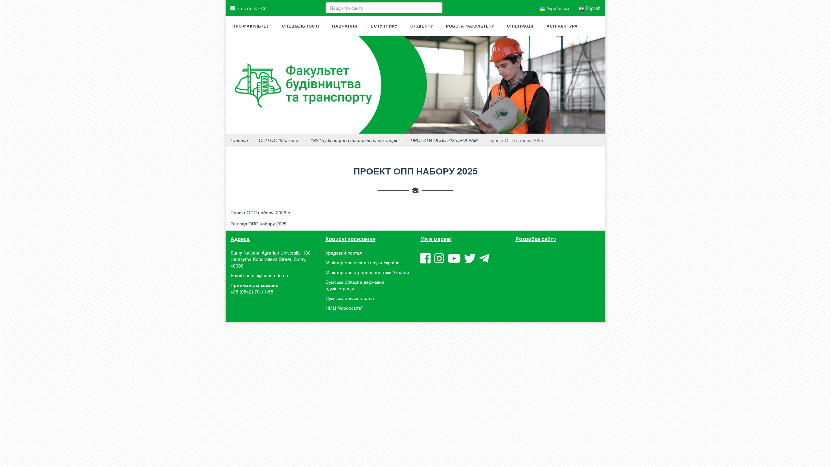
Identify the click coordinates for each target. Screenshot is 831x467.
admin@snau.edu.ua (266, 275)
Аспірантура (562, 26)
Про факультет (250, 26)
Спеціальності (300, 26)
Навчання (345, 26)
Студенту (421, 26)
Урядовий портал (344, 252)
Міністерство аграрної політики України (367, 272)
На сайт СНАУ (250, 8)
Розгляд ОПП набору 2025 (258, 223)
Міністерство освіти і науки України (363, 262)
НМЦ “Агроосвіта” (344, 308)
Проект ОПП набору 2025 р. (260, 212)
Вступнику (384, 26)
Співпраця (520, 26)
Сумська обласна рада (350, 298)
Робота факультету (470, 26)
